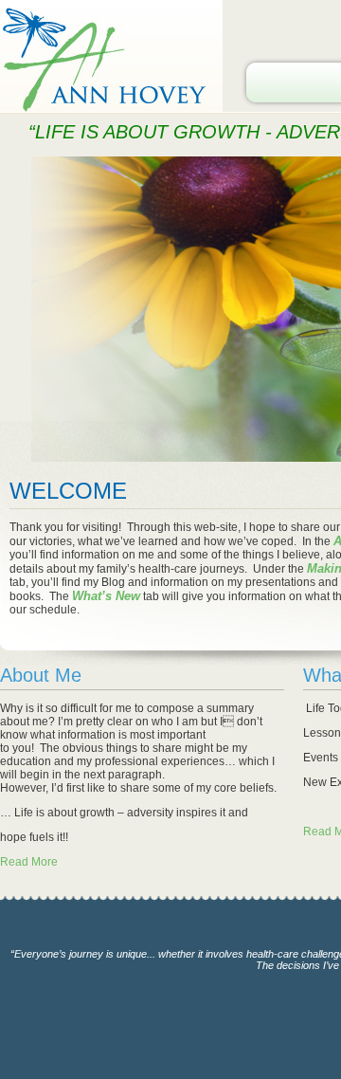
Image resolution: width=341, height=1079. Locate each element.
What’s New (106, 596)
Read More (29, 862)
